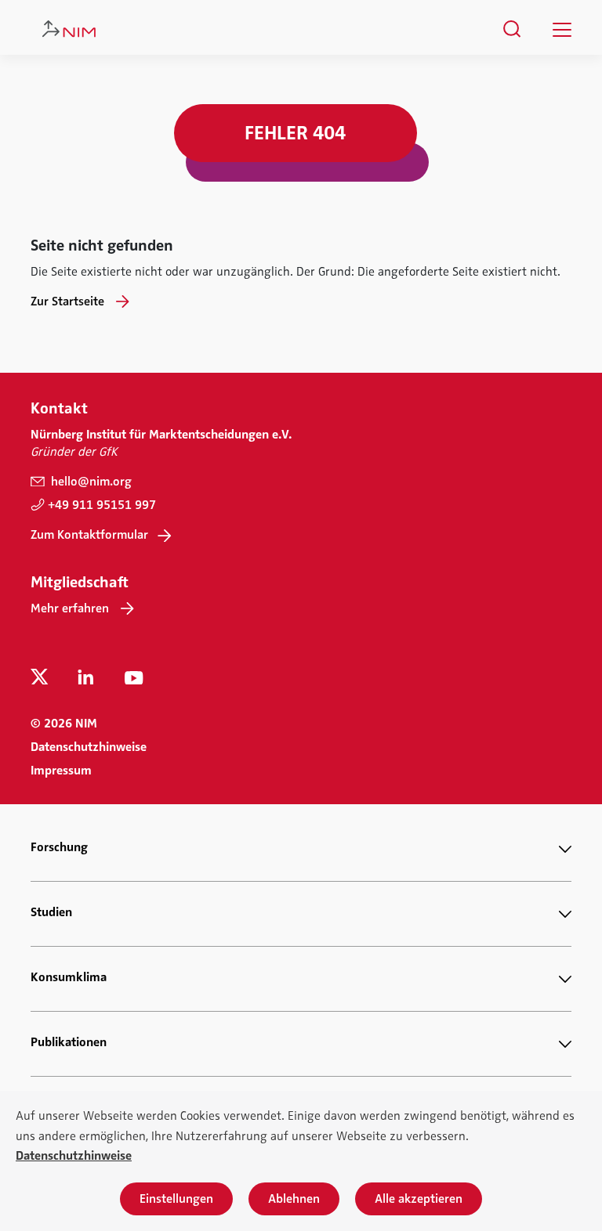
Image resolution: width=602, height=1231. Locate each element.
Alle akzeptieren (418, 1199)
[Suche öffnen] (512, 29)
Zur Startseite (67, 301)
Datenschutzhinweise (89, 747)
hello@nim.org (90, 481)
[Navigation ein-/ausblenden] (562, 29)
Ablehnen (294, 1199)
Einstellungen (176, 1199)
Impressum (61, 770)
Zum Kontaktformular (89, 535)
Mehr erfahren (70, 608)
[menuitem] (512, 29)
